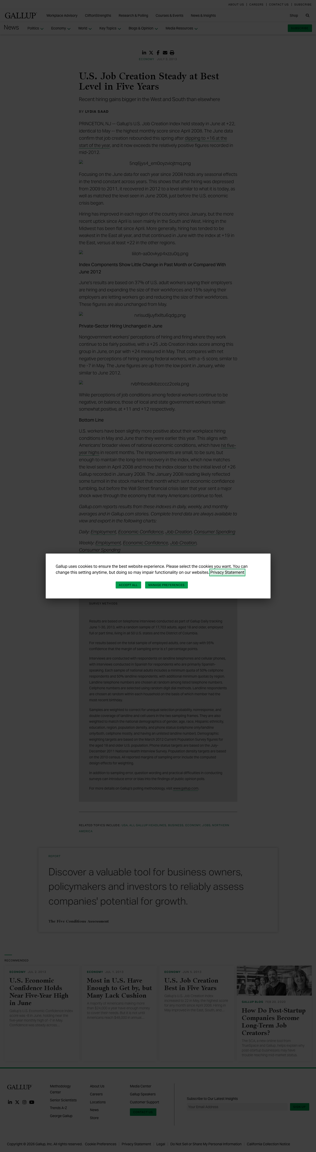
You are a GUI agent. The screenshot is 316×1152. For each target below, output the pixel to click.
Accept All (128, 585)
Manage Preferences (166, 585)
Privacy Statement (227, 572)
